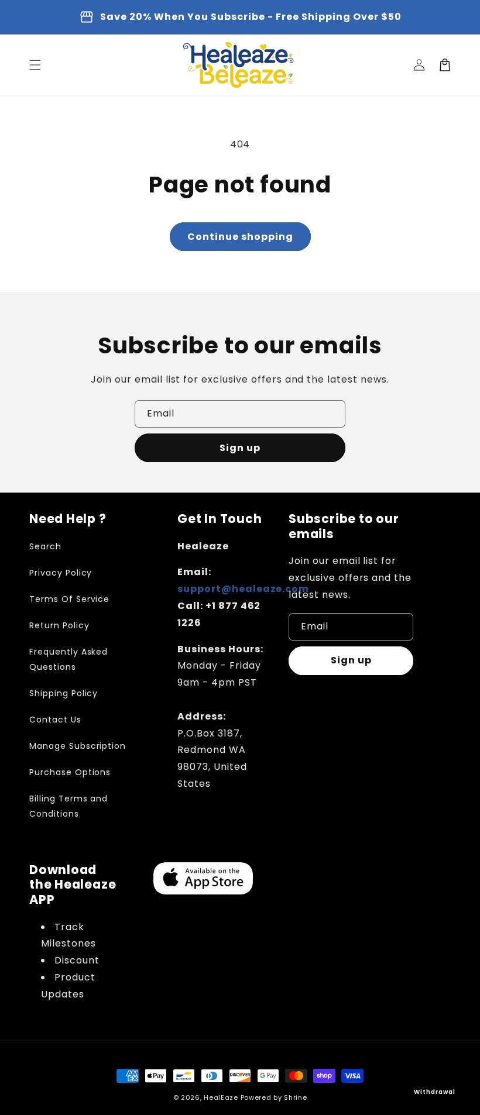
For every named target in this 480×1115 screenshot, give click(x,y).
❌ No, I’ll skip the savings (355, 657)
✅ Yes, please (355, 616)
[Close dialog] (458, 454)
